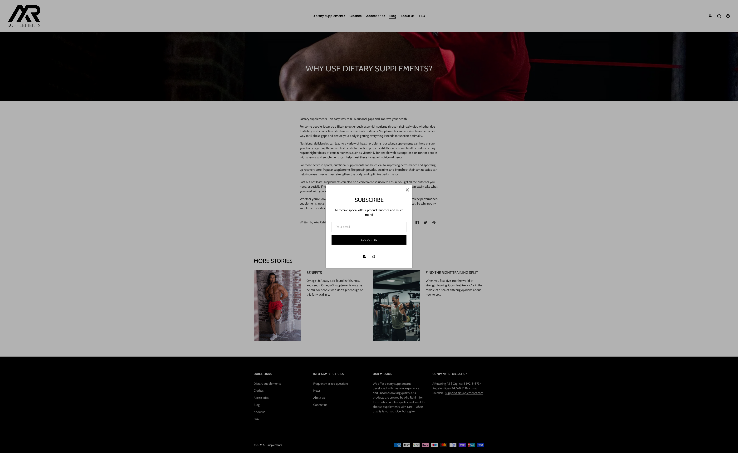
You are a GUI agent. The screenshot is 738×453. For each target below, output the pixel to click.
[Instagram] (373, 256)
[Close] (407, 190)
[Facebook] (365, 256)
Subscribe (369, 240)
